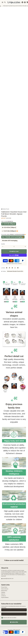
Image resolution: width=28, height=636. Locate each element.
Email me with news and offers (9, 617)
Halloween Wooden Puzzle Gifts (15, 271)
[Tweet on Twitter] (9, 268)
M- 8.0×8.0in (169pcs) (9, 227)
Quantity (3, 244)
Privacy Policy (4, 587)
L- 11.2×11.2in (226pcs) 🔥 (10, 231)
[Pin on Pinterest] (12, 268)
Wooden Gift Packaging (9, 240)
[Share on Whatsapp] (15, 268)
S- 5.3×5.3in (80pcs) (8, 224)
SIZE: (7, 221)
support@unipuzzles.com (7, 578)
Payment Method (4, 597)
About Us (3, 594)
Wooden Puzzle (5, 209)
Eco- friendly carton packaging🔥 (13, 237)
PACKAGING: (13, 234)
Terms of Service (4, 588)
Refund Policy (4, 590)
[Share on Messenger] (18, 268)
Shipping (3, 592)
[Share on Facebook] (7, 268)
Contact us (3, 595)
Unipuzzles (17, 629)
